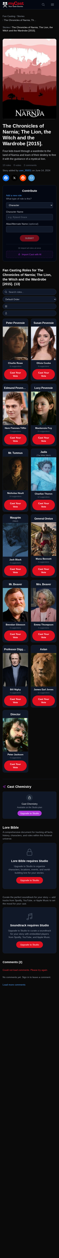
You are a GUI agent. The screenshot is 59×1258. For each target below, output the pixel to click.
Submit (29, 238)
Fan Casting (9, 16)
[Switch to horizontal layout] (29, 306)
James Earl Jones (43, 689)
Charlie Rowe (15, 363)
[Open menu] (52, 4)
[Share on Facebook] (6, 178)
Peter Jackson (15, 754)
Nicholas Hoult (15, 493)
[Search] (43, 4)
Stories (20, 16)
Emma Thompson (43, 624)
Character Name (14, 211)
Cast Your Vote (15, 374)
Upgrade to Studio (29, 813)
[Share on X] (14, 178)
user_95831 (25, 170)
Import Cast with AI (31, 254)
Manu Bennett (43, 558)
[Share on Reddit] (23, 178)
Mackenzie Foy (43, 428)
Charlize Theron (43, 493)
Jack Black (15, 559)
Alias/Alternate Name (22, 224)
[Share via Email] (31, 178)
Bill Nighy (15, 689)
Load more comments (14, 984)
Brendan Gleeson (15, 624)
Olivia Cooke (44, 363)
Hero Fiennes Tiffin (15, 428)
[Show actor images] (29, 313)
